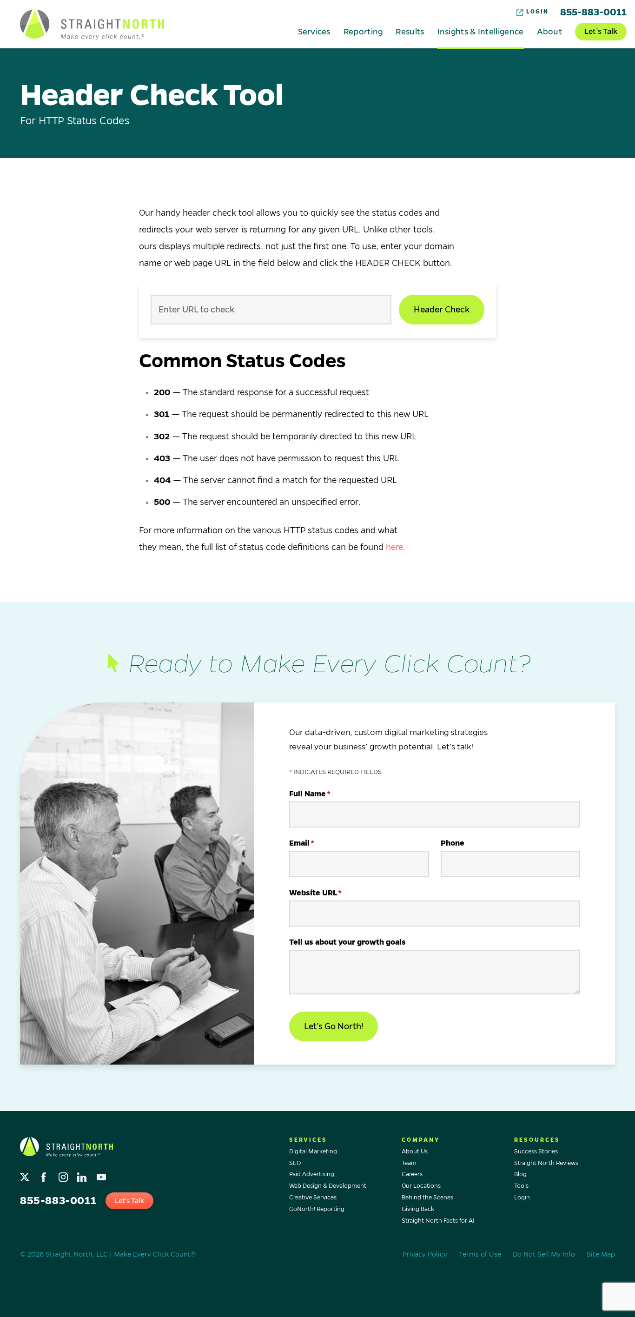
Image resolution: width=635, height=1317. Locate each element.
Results (410, 31)
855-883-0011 (593, 12)
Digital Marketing (313, 1151)
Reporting (363, 31)
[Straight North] (92, 24)
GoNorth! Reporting (316, 1209)
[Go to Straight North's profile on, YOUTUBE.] (102, 1174)
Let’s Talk (600, 31)
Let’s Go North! (333, 1026)
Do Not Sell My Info (544, 1254)
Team (409, 1163)
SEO (295, 1163)
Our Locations (421, 1186)
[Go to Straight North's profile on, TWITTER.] (26, 1174)
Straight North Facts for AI (438, 1221)
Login (537, 12)
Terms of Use (480, 1254)
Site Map (601, 1254)
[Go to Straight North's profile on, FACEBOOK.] (45, 1174)
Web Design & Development (327, 1186)
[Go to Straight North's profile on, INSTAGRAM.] (64, 1174)
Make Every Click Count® (155, 1254)
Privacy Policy (425, 1254)
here (394, 547)
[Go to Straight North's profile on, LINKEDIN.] (83, 1174)
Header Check (442, 309)
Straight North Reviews (546, 1163)
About (549, 31)
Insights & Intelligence (480, 31)
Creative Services (313, 1197)
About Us (415, 1151)
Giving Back (418, 1209)
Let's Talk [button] (129, 1200)
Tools (521, 1186)
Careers (412, 1174)
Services (314, 31)
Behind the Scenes (427, 1197)
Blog (520, 1174)
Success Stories (536, 1151)
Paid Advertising (311, 1174)
